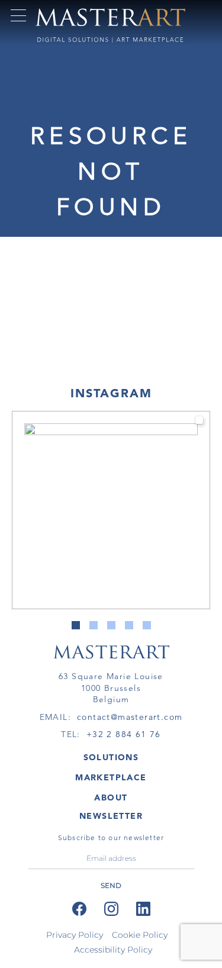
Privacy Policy (74, 935)
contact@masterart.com (129, 717)
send (111, 885)
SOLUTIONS (111, 757)
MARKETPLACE (110, 777)
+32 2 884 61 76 (123, 734)
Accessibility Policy (113, 950)
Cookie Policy (140, 935)
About (110, 797)
